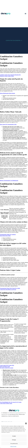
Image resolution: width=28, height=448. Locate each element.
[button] (26, 423)
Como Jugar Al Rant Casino (6, 403)
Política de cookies (13, 446)
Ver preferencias (14, 443)
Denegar (14, 439)
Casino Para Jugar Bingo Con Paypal (8, 289)
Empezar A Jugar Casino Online (7, 76)
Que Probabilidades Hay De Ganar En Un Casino (10, 402)
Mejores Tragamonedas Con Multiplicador (9, 180)
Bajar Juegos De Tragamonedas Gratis (8, 124)
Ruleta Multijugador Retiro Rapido (7, 93)
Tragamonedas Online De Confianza (8, 234)
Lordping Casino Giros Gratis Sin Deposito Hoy (10, 74)
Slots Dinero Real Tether (5, 235)
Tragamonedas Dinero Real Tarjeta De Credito (10, 288)
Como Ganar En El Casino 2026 (7, 365)
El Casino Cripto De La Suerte (6, 367)
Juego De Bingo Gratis (5, 366)
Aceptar (14, 436)
